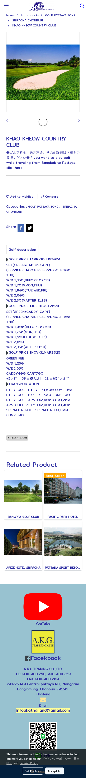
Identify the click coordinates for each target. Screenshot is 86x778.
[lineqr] (43, 736)
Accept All (54, 771)
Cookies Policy (29, 763)
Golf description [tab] (22, 249)
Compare (51, 196)
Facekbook (46, 658)
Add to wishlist (21, 196)
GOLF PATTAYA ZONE (43, 206)
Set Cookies (32, 771)
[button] (81, 6)
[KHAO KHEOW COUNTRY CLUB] (43, 72)
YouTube (43, 623)
